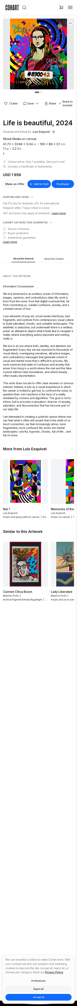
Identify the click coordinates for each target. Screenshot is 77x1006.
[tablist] (38, 259)
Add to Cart (41, 184)
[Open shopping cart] (61, 7)
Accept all (38, 997)
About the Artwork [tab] (23, 258)
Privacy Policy (54, 972)
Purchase (63, 184)
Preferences (38, 980)
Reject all (38, 989)
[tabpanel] (38, 350)
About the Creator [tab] (54, 258)
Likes (13, 103)
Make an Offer (14, 184)
